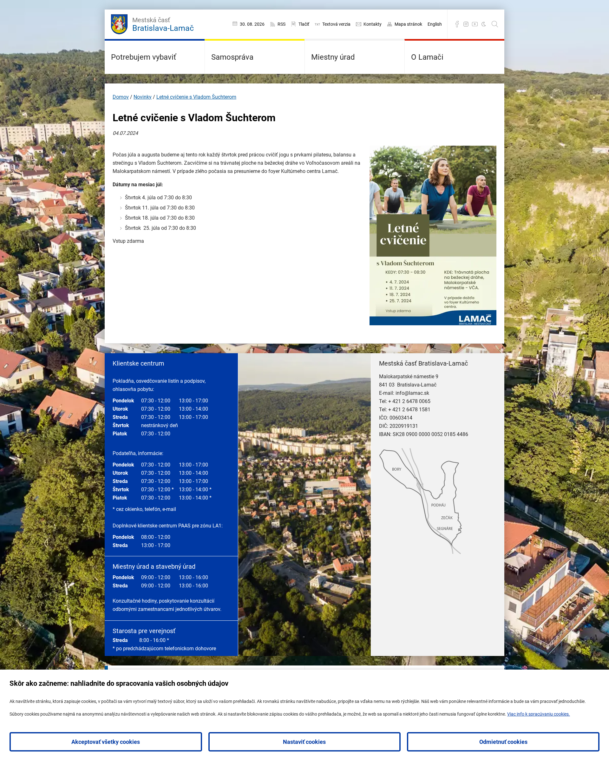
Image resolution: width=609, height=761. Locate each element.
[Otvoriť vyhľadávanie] (495, 24)
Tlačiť (303, 24)
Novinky (143, 97)
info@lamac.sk (412, 393)
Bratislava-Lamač (163, 24)
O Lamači (427, 57)
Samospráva (232, 57)
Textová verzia (336, 24)
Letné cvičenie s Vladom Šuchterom (196, 97)
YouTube (475, 24)
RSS (281, 24)
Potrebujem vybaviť (143, 57)
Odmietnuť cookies (503, 741)
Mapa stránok (408, 24)
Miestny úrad (333, 57)
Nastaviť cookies (304, 741)
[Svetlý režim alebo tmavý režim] (484, 24)
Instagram (466, 24)
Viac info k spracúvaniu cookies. (538, 714)
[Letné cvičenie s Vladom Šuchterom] (433, 324)
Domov (121, 97)
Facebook (457, 24)
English (435, 24)
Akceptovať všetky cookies (105, 741)
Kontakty (372, 24)
